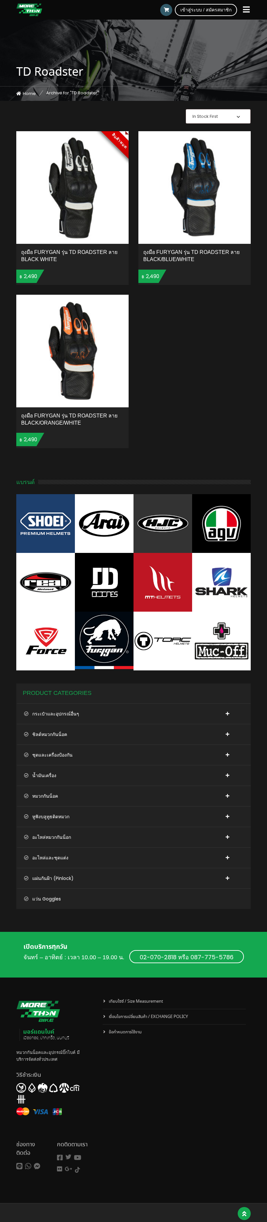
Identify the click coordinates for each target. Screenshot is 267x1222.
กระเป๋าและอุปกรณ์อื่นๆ (55, 714)
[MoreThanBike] (29, 9)
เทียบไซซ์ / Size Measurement (136, 1001)
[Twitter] (68, 1157)
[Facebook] (60, 1158)
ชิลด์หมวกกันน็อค (49, 734)
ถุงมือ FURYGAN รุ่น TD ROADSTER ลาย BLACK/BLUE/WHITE (191, 255)
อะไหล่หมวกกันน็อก (51, 837)
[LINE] (19, 1166)
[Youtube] (77, 1158)
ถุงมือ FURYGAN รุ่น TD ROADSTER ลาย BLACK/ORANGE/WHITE (69, 419)
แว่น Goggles (46, 899)
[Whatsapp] (28, 1166)
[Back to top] (244, 1214)
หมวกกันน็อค (45, 796)
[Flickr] (59, 1169)
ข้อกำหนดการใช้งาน (125, 1032)
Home (29, 93)
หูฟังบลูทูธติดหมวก (50, 816)
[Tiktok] (77, 1170)
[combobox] (218, 116)
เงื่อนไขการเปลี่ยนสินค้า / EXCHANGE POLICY (148, 1017)
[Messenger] (37, 1166)
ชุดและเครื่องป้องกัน (52, 755)
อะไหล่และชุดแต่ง (50, 857)
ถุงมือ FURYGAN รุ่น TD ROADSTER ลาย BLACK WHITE (69, 255)
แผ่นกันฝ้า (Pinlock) (53, 878)
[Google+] (68, 1169)
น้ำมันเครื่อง (44, 775)
